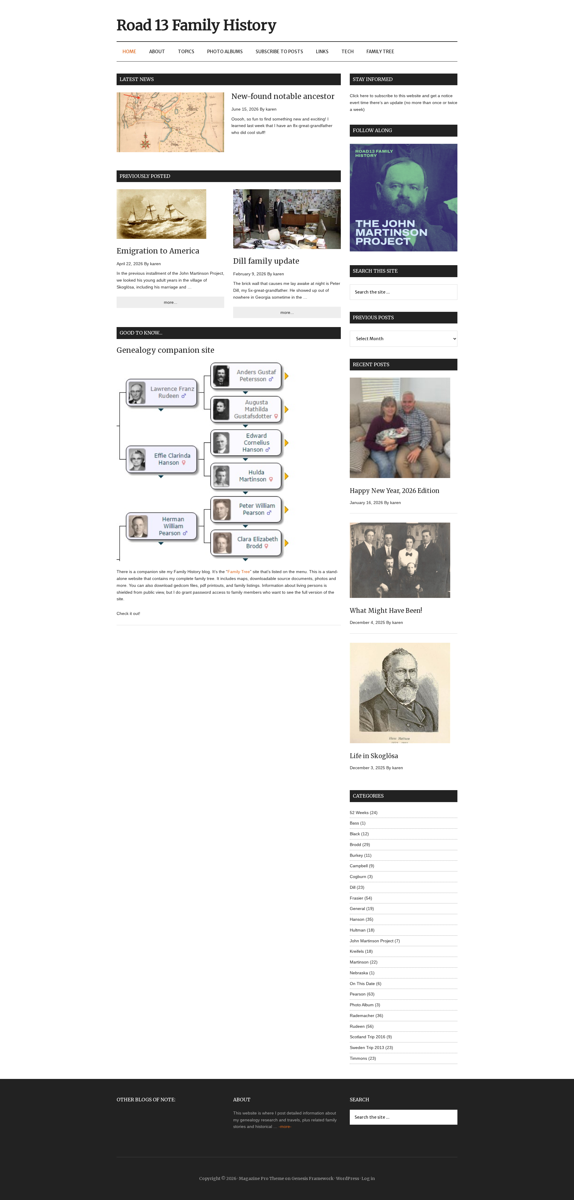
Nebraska (359, 972)
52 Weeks (359, 812)
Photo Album (362, 1004)
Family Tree (239, 571)
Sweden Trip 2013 (367, 1047)
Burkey (356, 855)
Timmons (358, 1058)
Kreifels (357, 951)
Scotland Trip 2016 (367, 1036)
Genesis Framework (312, 1178)
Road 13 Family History (197, 25)
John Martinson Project (371, 940)
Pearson (358, 994)
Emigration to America (158, 251)
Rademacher (362, 1015)
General (357, 908)
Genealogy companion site (165, 350)
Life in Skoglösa (374, 756)
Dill (352, 887)
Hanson (357, 919)
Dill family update (266, 261)
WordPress (347, 1178)
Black (355, 833)
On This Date (362, 983)
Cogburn (358, 876)
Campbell (359, 865)
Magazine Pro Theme (261, 1178)
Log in (368, 1178)
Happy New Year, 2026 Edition (394, 490)
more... (170, 302)
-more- (285, 1126)
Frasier (356, 898)
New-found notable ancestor (283, 96)
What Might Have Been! (386, 610)
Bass (354, 823)
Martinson (359, 962)
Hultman (358, 930)
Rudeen (357, 1026)
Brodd (355, 844)
